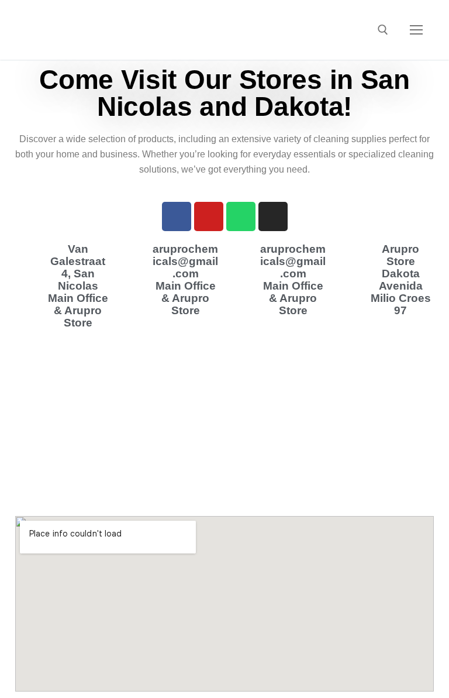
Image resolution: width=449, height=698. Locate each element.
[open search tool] (383, 30)
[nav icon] (416, 30)
